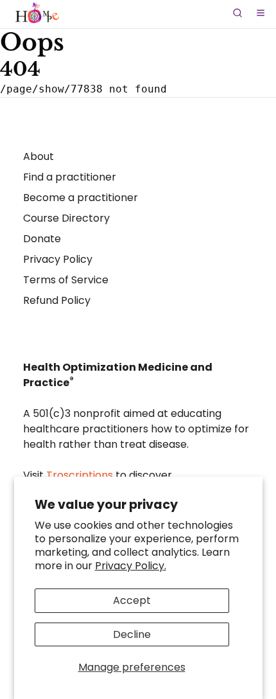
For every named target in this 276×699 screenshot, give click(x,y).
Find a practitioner (69, 177)
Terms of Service (65, 279)
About (38, 156)
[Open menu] (260, 12)
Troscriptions (79, 475)
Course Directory (66, 218)
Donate (42, 238)
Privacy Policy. (130, 565)
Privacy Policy (57, 259)
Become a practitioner (80, 197)
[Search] (237, 12)
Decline (132, 634)
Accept (132, 600)
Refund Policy (57, 300)
